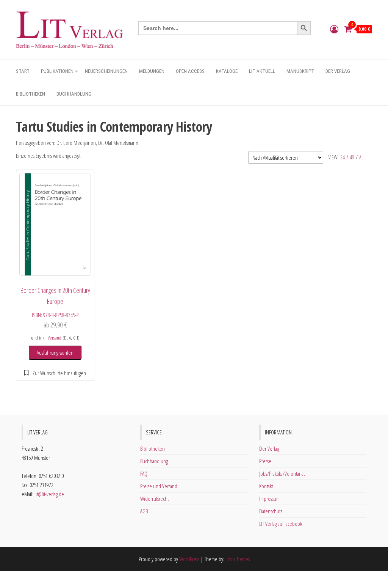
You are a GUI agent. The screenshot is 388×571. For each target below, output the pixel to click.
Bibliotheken (30, 94)
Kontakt (266, 486)
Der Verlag (337, 71)
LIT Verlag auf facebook (280, 523)
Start (23, 71)
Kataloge (227, 71)
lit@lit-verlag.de (49, 494)
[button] (55, 373)
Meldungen (151, 71)
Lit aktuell (262, 71)
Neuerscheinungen (106, 71)
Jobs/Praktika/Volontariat (282, 473)
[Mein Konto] (334, 29)
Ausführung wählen (55, 352)
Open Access (190, 71)
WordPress (189, 559)
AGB (144, 511)
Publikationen (57, 71)
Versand (54, 337)
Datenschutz (270, 511)
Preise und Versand (158, 486)
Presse (265, 461)
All (362, 157)
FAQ (143, 473)
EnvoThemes (237, 559)
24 (342, 157)
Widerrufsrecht (154, 498)
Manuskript (300, 71)
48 (352, 157)
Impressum (269, 498)
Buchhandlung (73, 94)
